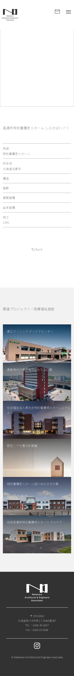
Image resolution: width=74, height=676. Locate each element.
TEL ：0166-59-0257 (37, 625)
